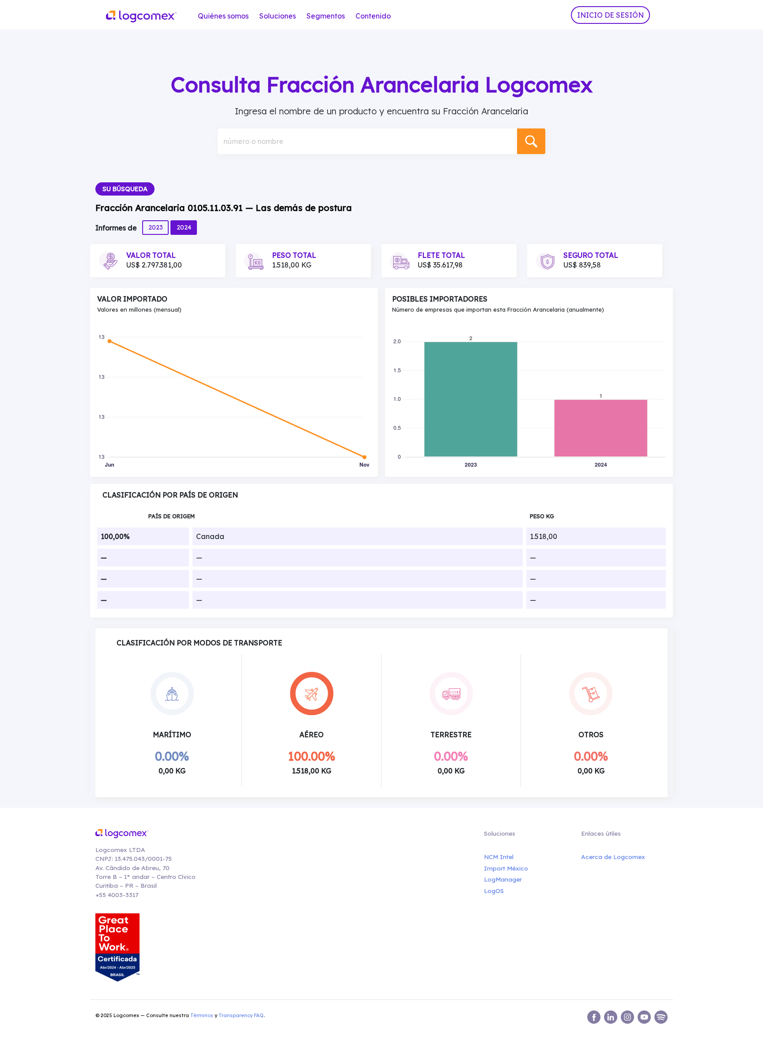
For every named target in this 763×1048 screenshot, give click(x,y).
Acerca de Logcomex (613, 856)
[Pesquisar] (531, 141)
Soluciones (277, 15)
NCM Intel (499, 856)
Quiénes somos (223, 15)
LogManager (503, 879)
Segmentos (325, 15)
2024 (184, 227)
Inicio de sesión (610, 15)
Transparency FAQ (241, 1015)
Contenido (373, 15)
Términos (201, 1015)
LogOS (494, 890)
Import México (506, 868)
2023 (155, 227)
